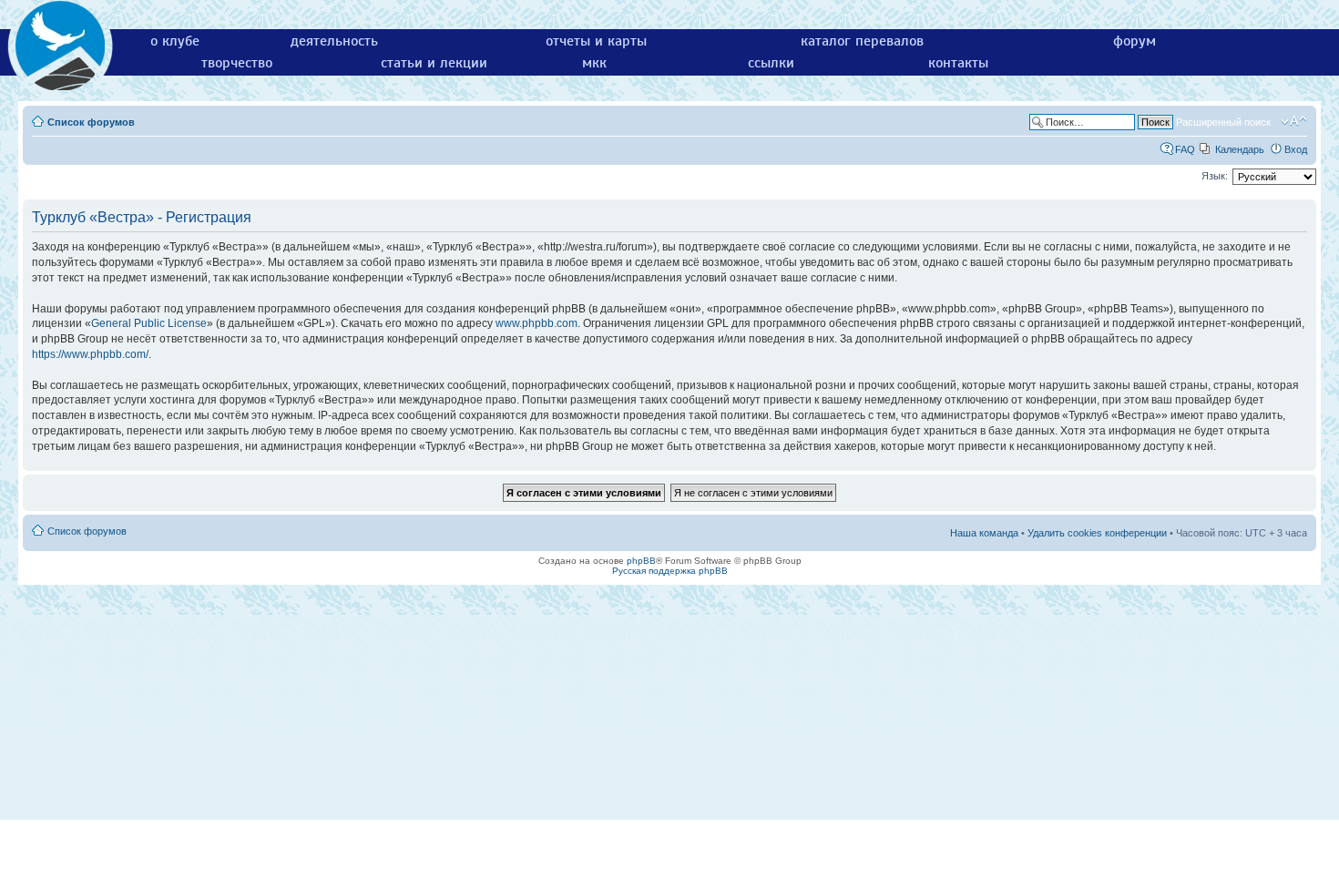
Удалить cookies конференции (1097, 532)
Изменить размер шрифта (1294, 121)
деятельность (334, 41)
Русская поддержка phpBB (670, 571)
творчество (236, 63)
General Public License (149, 323)
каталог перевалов (862, 41)
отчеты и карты (596, 41)
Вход (1295, 149)
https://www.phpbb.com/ (90, 354)
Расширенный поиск (1223, 122)
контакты (958, 63)
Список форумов (91, 122)
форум (1134, 41)
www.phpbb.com (537, 323)
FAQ (1185, 149)
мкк (594, 63)
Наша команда (984, 532)
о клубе (174, 41)
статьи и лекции (434, 63)
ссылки (771, 63)
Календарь (1239, 149)
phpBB (641, 561)
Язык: (1214, 175)
